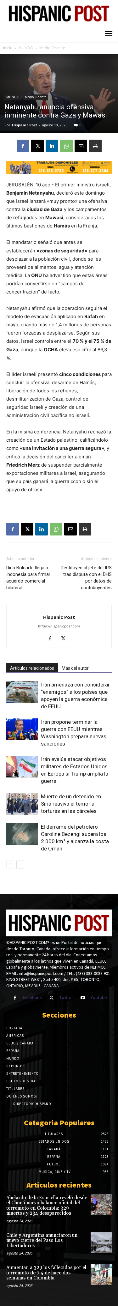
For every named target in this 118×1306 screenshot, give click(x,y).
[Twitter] (51, 998)
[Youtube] (83, 998)
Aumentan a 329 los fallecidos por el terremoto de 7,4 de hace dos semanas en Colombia (46, 1273)
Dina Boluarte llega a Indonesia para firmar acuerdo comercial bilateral (28, 577)
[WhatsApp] (66, 146)
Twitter (66, 997)
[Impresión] (95, 146)
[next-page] (20, 864)
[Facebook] (23, 146)
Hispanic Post (24, 125)
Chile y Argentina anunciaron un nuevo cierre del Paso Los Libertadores (41, 1240)
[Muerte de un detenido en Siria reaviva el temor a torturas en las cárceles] (22, 804)
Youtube (98, 997)
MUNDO (26, 48)
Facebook (32, 997)
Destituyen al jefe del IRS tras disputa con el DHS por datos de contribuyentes (86, 577)
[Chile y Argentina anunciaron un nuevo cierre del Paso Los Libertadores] (101, 1242)
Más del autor (75, 668)
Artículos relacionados (32, 668)
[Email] (81, 146)
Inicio (8, 48)
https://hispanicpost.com (59, 626)
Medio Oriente (52, 48)
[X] (37, 146)
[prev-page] (10, 864)
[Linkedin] (52, 146)
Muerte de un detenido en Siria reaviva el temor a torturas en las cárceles (71, 803)
